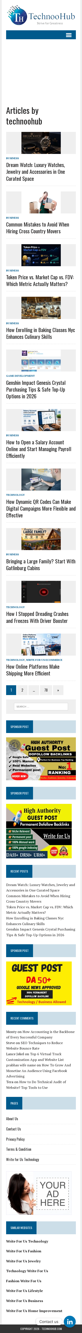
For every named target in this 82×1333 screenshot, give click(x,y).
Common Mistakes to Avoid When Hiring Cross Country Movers (37, 227)
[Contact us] (70, 1322)
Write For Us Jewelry (23, 1261)
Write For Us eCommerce (44, 659)
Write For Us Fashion (23, 1251)
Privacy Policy (15, 1139)
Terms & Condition (18, 1149)
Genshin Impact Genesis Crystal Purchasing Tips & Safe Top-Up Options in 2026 (36, 389)
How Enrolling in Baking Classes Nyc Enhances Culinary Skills (40, 333)
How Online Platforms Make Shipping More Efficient (32, 669)
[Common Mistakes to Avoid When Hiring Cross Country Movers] (41, 210)
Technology (15, 494)
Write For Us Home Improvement (34, 1310)
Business (12, 158)
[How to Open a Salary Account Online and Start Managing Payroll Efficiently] (41, 428)
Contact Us (13, 1129)
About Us (12, 1118)
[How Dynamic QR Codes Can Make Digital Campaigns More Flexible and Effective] (41, 487)
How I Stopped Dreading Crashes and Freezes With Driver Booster (37, 617)
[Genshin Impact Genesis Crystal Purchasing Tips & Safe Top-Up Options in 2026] (41, 368)
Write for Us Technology (22, 1159)
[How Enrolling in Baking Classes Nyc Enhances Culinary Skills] (41, 316)
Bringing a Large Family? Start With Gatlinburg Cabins (40, 564)
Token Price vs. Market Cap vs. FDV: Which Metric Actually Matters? (40, 280)
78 (46, 690)
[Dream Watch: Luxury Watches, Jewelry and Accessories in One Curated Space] (41, 150)
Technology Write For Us (27, 1270)
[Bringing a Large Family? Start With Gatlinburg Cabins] (41, 547)
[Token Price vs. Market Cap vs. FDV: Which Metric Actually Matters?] (41, 263)
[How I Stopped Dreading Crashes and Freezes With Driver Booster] (41, 600)
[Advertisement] (41, 69)
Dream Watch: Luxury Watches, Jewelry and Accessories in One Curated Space (35, 171)
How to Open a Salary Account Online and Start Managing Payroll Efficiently (38, 448)
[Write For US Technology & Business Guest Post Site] (41, 15)
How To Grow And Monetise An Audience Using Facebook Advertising (38, 1071)
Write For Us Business (24, 1300)
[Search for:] (41, 706)
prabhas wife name (21, 1065)
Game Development (20, 375)
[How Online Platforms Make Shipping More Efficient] (41, 652)
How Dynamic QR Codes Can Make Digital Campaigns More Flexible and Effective (41, 508)
